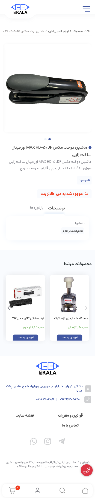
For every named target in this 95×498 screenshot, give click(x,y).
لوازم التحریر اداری (58, 31)
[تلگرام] (61, 442)
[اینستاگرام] (47, 442)
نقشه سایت (24, 415)
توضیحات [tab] (56, 208)
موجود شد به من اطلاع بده (62, 194)
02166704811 (45, 399)
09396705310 (69, 399)
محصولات (77, 31)
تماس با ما (70, 425)
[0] (11, 490)
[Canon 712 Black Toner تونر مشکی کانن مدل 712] (25, 294)
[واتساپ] (33, 442)
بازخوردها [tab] (37, 208)
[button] (9, 308)
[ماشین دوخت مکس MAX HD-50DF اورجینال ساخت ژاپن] (47, 368)
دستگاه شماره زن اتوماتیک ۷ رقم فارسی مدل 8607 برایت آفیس (69, 319)
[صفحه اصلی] (88, 31)
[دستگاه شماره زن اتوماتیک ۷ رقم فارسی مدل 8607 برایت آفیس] (69, 294)
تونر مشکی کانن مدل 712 (28, 318)
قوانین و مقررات (70, 415)
